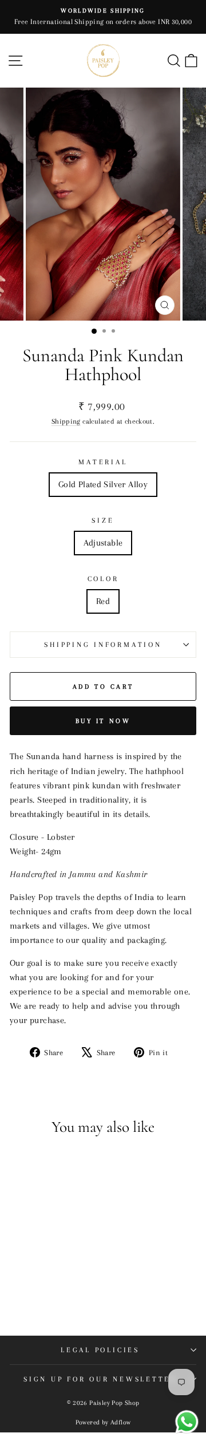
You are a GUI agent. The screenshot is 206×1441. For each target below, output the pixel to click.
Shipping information (102, 645)
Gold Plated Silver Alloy (103, 484)
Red (103, 601)
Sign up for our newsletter (100, 1379)
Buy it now (103, 721)
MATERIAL (102, 462)
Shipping (66, 421)
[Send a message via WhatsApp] (186, 1421)
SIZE (103, 520)
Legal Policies (100, 1350)
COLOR (103, 579)
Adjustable (103, 543)
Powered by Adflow (103, 1422)
